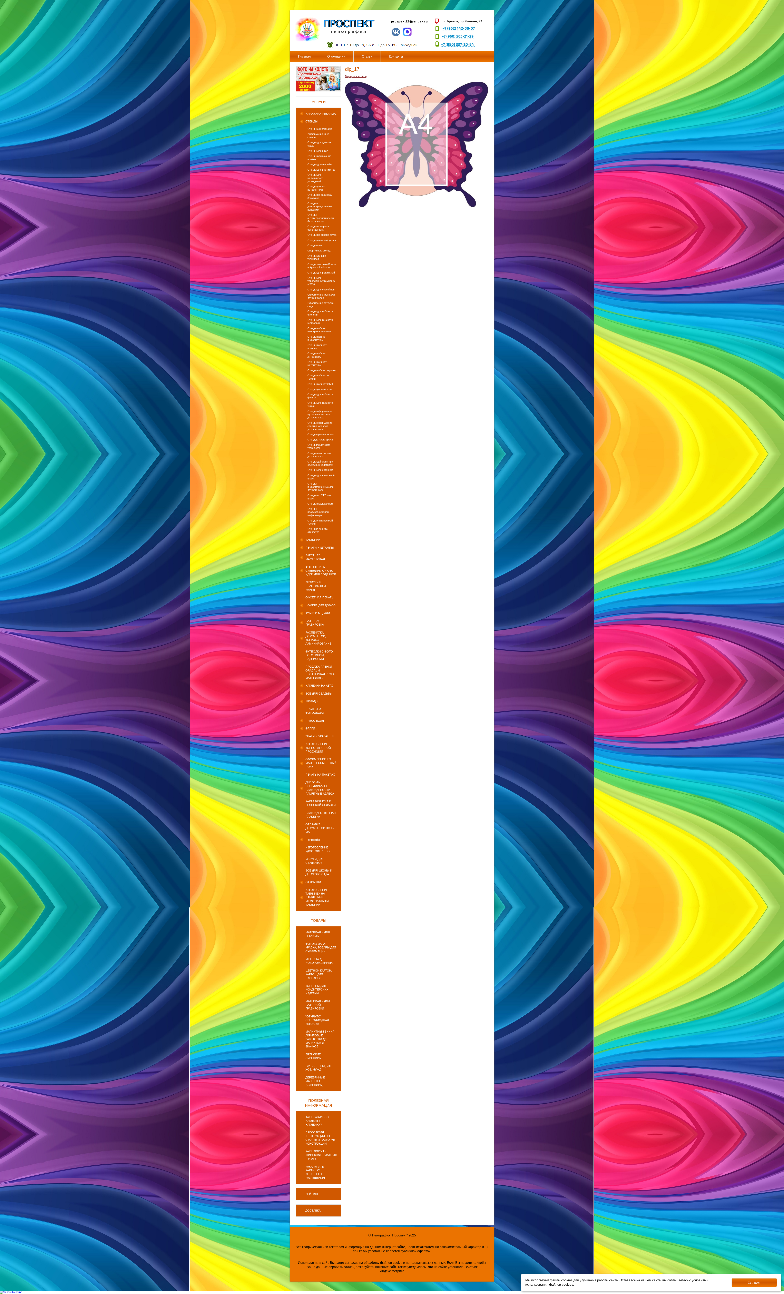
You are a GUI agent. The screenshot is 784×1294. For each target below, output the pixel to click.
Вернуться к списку (356, 76)
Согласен (754, 1282)
